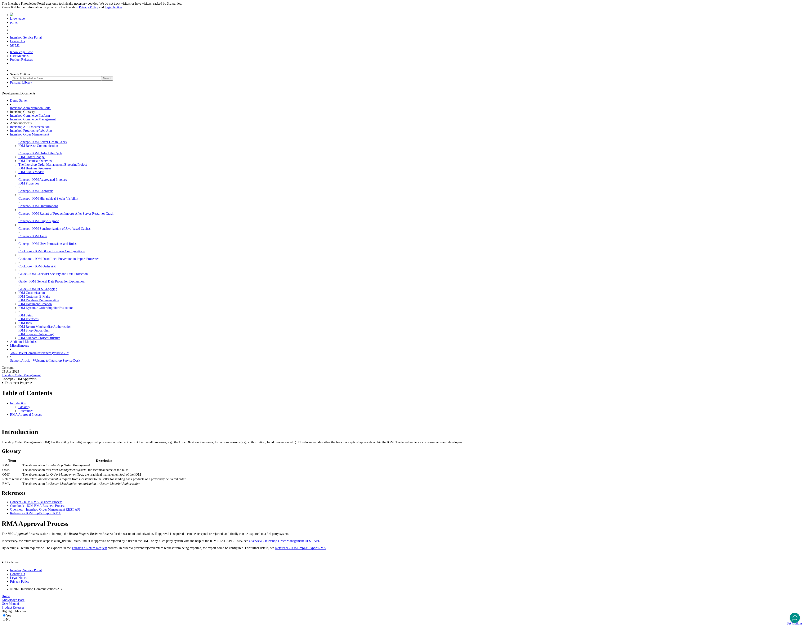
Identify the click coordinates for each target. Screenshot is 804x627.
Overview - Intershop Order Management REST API (45, 509)
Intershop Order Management (29, 134)
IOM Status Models (31, 172)
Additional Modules (23, 341)
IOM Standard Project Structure (39, 338)
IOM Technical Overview (35, 161)
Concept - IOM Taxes (32, 236)
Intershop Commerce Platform (30, 115)
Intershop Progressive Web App (31, 130)
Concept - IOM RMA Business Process (36, 502)
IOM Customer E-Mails (34, 296)
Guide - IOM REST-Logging (37, 289)
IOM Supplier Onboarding (36, 334)
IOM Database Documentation (38, 300)
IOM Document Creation (35, 304)
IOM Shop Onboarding (33, 330)
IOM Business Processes (34, 168)
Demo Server (19, 100)
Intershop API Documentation (30, 127)
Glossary (24, 407)
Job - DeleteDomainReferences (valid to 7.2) (39, 353)
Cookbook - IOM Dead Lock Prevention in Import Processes (58, 259)
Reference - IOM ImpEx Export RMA (35, 513)
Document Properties (19, 382)
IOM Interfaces (28, 319)
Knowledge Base (21, 52)
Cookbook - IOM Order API (37, 266)
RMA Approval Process (26, 414)
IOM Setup (25, 315)
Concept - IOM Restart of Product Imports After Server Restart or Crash (65, 213)
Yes (8, 615)
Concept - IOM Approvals (35, 191)
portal (14, 22)
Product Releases (21, 59)
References (25, 411)
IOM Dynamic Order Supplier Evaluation (45, 308)
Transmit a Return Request (89, 548)
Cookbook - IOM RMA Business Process (37, 505)
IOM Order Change (31, 157)
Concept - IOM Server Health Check (42, 142)
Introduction (18, 403)
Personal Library (21, 82)
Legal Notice (113, 7)
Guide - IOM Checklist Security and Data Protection (53, 274)
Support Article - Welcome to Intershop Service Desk (45, 360)
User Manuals (19, 56)
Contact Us (17, 41)
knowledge (17, 18)
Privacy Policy (88, 7)
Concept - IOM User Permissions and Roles (47, 243)
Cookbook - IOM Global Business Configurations (51, 251)
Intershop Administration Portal (30, 108)
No (8, 619)
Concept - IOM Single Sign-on (38, 221)
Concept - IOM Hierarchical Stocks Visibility (48, 198)
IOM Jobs (25, 323)
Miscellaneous (19, 345)
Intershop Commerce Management (33, 119)
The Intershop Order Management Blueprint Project (52, 164)
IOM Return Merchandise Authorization (44, 326)
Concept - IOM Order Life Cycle (40, 153)
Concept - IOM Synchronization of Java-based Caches (54, 228)
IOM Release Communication (38, 145)
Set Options (794, 623)
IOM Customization (31, 292)
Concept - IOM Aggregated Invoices (42, 179)
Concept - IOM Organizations (38, 206)
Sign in (14, 45)
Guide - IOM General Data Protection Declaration (51, 281)
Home (6, 596)
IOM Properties (28, 183)
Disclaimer (12, 562)
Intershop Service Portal (26, 37)
